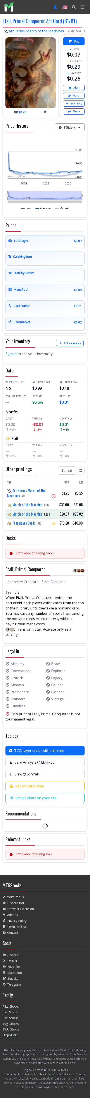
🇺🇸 (65, 7)
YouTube (13, 967)
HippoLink (10, 1035)
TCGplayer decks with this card (39, 750)
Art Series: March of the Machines (36, 31)
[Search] (74, 7)
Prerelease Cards (24, 523)
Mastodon (14, 972)
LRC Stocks (11, 1012)
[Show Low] (26, 208)
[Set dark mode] (56, 7)
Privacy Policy (16, 921)
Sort (69, 470)
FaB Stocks (11, 1018)
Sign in (11, 353)
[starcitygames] (45, 111)
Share (76, 111)
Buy (76, 41)
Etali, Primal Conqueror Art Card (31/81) (40, 21)
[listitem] (8, 7)
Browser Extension (20, 909)
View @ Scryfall (26, 774)
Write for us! (15, 897)
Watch (76, 95)
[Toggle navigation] (82, 7)
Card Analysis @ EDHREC (34, 762)
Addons (12, 915)
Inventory (76, 103)
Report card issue (29, 786)
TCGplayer (70, 127)
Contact (12, 932)
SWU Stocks (11, 1029)
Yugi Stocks (11, 1023)
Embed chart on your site (35, 797)
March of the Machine (27, 504)
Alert (76, 87)
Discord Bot (15, 903)
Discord (12, 955)
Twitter (12, 961)
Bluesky (12, 978)
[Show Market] (62, 208)
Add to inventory (72, 343)
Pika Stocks (11, 1006)
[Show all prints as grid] (81, 470)
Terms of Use (17, 927)
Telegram (14, 984)
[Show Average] (43, 208)
